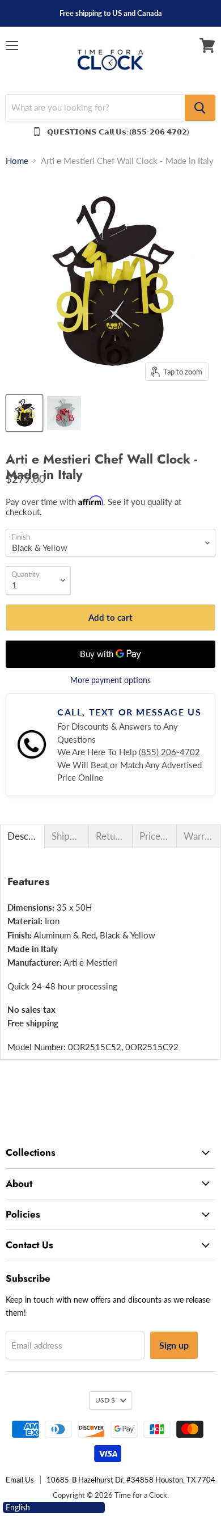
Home (17, 161)
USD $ (105, 1400)
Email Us (20, 1479)
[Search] (200, 108)
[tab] (22, 836)
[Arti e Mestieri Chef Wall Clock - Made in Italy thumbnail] (24, 413)
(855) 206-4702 (169, 752)
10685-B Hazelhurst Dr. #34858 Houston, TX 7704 (130, 1479)
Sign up (174, 1345)
